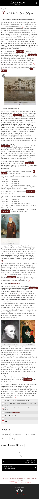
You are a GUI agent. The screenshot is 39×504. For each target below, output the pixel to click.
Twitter (21, 445)
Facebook (12, 445)
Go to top (19, 456)
